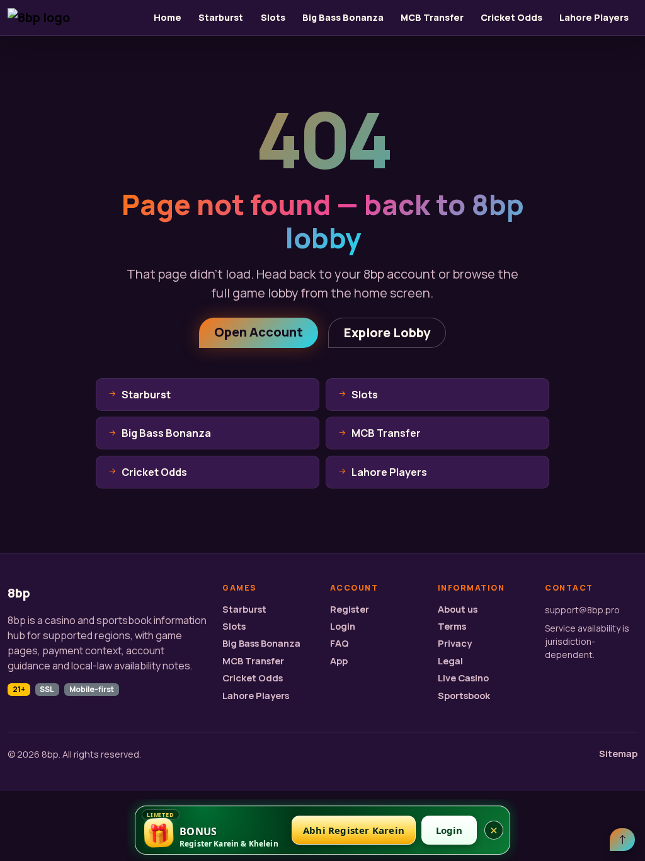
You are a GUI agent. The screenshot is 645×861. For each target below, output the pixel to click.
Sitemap (618, 754)
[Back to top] (622, 839)
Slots (273, 17)
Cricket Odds (511, 17)
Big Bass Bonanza (343, 17)
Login (342, 626)
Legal (450, 661)
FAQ (339, 643)
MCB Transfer (432, 17)
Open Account (258, 331)
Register (349, 609)
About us (457, 609)
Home (167, 17)
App (339, 661)
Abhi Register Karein (353, 830)
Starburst (220, 17)
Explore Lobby (387, 332)
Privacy (455, 643)
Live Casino (463, 678)
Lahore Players (594, 17)
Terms (452, 626)
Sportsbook (464, 696)
